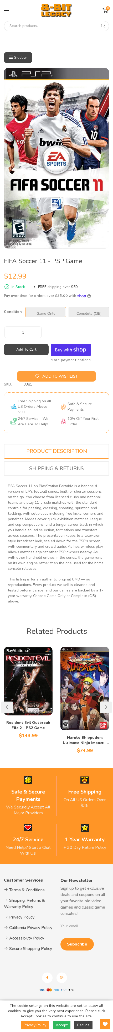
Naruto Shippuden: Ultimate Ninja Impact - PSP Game (85, 740)
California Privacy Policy (30, 928)
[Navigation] (6, 10)
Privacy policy (35, 1025)
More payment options (71, 359)
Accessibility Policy (26, 938)
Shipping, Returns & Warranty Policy (24, 904)
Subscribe (77, 944)
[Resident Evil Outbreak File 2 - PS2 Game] (28, 681)
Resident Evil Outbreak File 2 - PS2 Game (28, 725)
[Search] (103, 26)
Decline (83, 1025)
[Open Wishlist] (105, 1024)
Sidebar (20, 57)
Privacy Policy (21, 917)
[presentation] (7, 707)
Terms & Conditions (26, 890)
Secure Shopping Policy (30, 949)
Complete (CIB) (88, 313)
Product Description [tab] (56, 451)
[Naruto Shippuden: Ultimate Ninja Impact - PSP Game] (84, 688)
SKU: (8, 384)
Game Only (46, 313)
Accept (62, 1025)
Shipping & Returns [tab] (56, 468)
